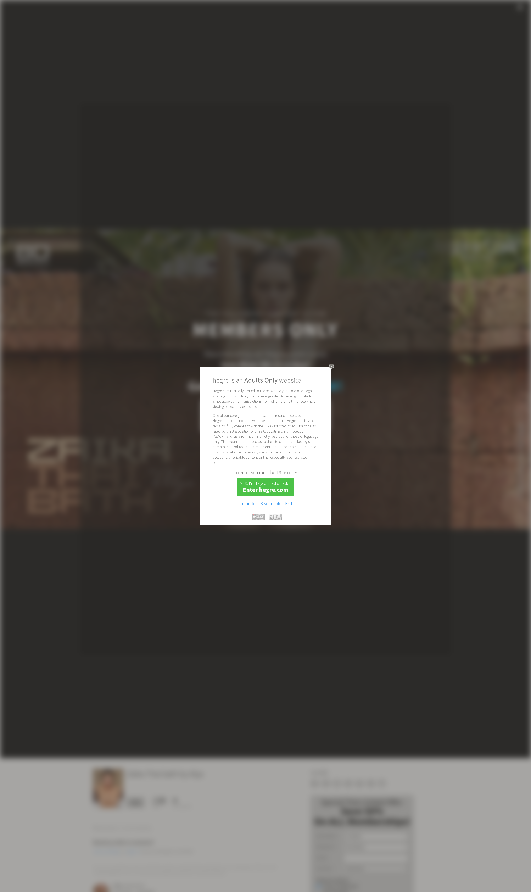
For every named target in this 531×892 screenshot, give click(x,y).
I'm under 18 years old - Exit (265, 503)
